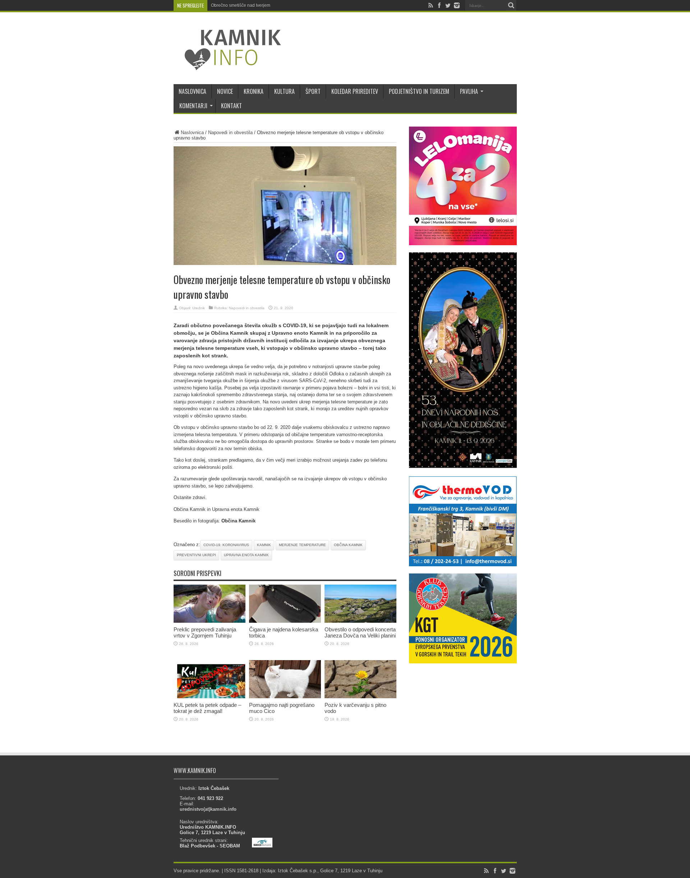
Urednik (198, 308)
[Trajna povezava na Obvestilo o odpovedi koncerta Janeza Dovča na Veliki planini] (360, 621)
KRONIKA (253, 91)
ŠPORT (313, 91)
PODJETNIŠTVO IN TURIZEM (419, 91)
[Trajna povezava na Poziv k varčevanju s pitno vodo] (360, 696)
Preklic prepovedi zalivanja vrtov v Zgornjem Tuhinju (205, 632)
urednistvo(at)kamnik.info (208, 809)
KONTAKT (231, 105)
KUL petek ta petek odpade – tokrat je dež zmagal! (207, 708)
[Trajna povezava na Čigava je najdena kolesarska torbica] (285, 621)
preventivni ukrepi (196, 555)
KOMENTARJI (193, 105)
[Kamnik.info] (227, 66)
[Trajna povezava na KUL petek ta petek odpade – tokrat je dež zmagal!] (209, 696)
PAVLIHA (469, 91)
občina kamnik (348, 545)
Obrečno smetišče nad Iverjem (240, 5)
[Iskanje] (511, 5)
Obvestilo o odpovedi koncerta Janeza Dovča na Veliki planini (360, 632)
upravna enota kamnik (246, 555)
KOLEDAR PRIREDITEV (354, 91)
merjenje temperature (302, 545)
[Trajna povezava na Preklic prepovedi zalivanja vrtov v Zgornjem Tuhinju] (209, 621)
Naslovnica (192, 132)
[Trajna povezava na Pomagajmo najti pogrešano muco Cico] (285, 696)
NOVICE (225, 91)
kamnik (264, 545)
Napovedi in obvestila (230, 132)
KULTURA (284, 91)
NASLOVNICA (192, 91)
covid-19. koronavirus (226, 545)
